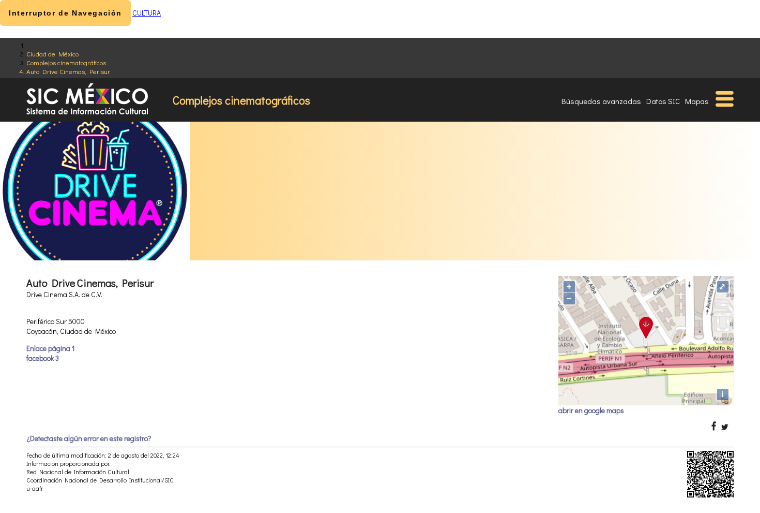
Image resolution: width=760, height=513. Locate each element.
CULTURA (146, 13)
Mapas (697, 101)
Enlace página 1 (50, 348)
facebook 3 (42, 358)
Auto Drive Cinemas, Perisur (68, 71)
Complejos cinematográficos (66, 62)
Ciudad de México (52, 53)
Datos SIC (663, 101)
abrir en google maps (591, 410)
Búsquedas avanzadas (601, 101)
